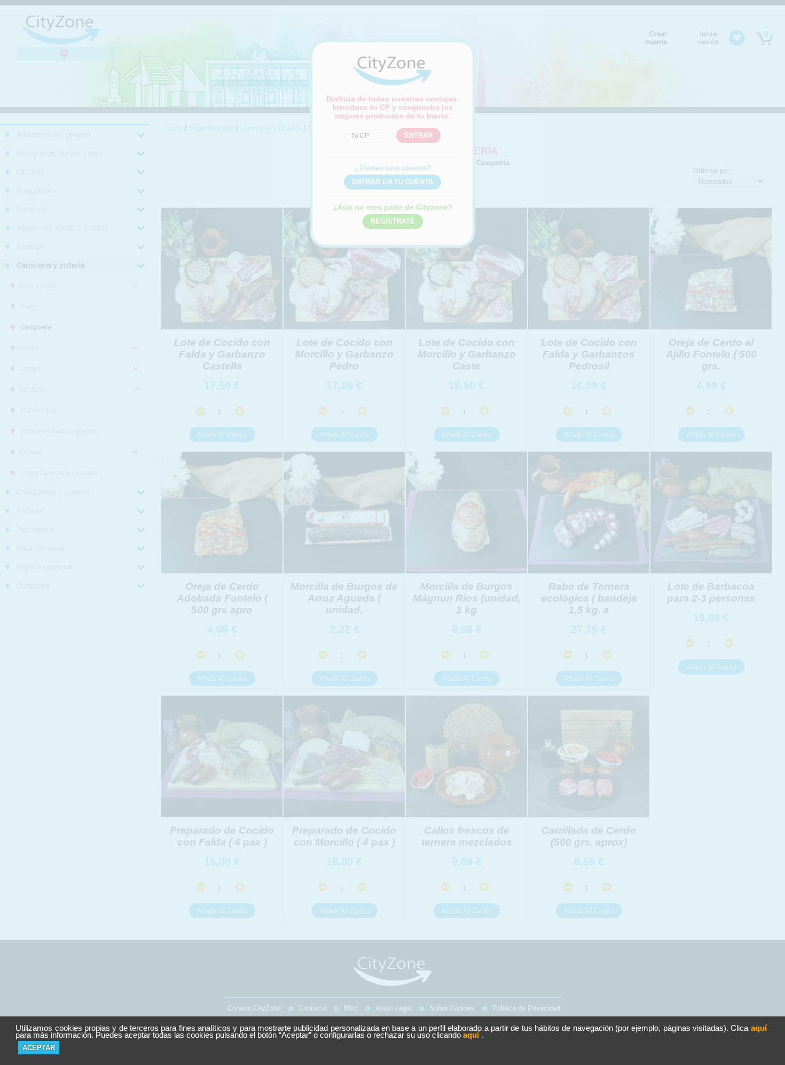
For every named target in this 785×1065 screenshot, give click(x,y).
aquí (759, 1027)
